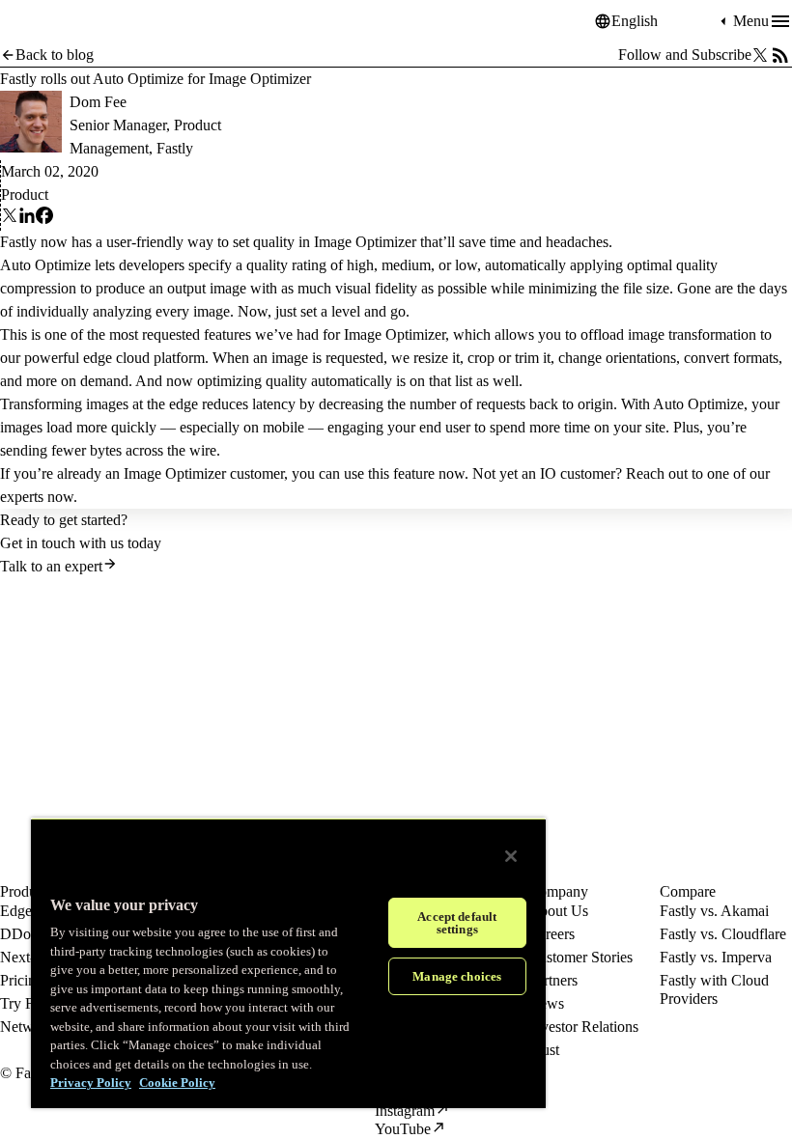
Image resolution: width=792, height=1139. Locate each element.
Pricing (21, 980)
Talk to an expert (51, 566)
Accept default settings (456, 922)
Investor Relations (583, 1026)
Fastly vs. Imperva (716, 957)
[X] (9, 219)
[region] (288, 963)
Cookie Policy (177, 1082)
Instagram (405, 1110)
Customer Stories (580, 957)
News (546, 1003)
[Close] (511, 856)
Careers (551, 934)
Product (24, 194)
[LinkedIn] (27, 219)
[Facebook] (44, 219)
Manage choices (456, 976)
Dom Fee (98, 102)
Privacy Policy (90, 1082)
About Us (558, 911)
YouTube (403, 1129)
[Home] (48, 21)
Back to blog (54, 54)
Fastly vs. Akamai (714, 911)
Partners (553, 980)
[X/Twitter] (760, 55)
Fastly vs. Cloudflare (723, 934)
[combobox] (663, 21)
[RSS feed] (780, 55)
